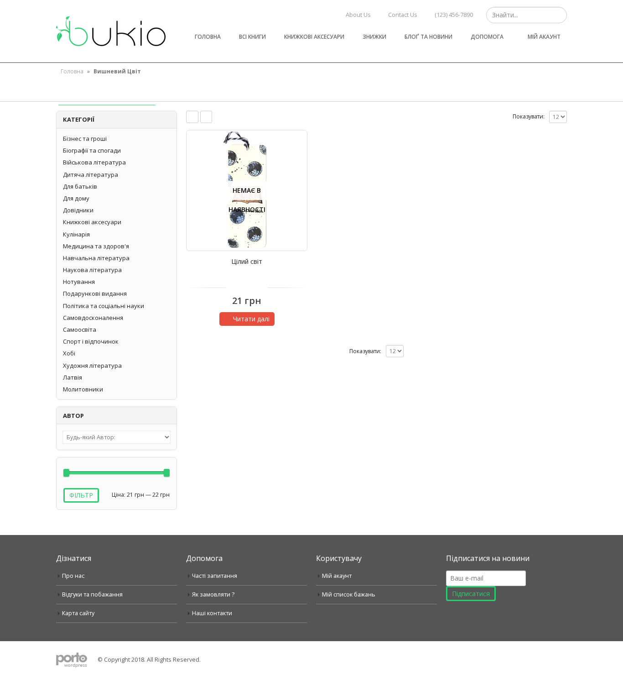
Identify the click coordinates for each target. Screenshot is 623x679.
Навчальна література (96, 258)
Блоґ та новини (428, 37)
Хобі (69, 353)
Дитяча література (90, 174)
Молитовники (83, 389)
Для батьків (80, 186)
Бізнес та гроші (85, 138)
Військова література (94, 162)
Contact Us (402, 15)
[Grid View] (192, 117)
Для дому (76, 198)
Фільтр (81, 495)
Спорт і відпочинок (91, 341)
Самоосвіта (79, 329)
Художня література (92, 365)
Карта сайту (78, 613)
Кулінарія (76, 234)
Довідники (78, 210)
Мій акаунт (544, 37)
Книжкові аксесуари (314, 37)
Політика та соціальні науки (103, 306)
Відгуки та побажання (92, 594)
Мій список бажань (348, 594)
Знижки (374, 37)
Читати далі (251, 318)
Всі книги (252, 37)
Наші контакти (212, 613)
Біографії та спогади (92, 150)
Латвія (72, 377)
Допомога (487, 37)
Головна (208, 37)
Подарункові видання (95, 293)
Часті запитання (214, 576)
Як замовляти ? (213, 594)
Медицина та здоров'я (96, 246)
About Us (358, 15)
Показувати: (529, 116)
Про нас (73, 576)
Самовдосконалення (93, 318)
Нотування (79, 282)
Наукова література (92, 270)
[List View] (206, 117)
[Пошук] (558, 15)
